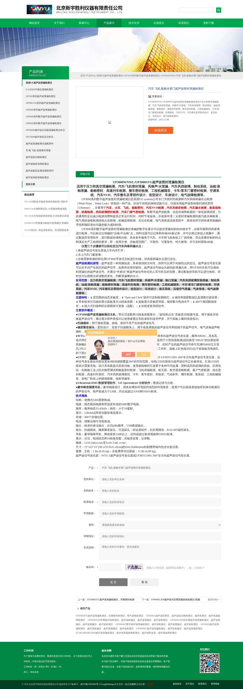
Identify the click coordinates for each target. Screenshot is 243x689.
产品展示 (109, 23)
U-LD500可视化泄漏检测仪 (39, 89)
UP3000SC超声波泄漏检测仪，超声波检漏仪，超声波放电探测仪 (169, 628)
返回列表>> (214, 599)
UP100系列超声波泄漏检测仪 (41, 96)
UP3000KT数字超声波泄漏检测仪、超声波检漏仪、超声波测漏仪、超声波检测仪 (156, 624)
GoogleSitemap (107, 684)
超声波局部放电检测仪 (37, 177)
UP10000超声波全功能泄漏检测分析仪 (45, 130)
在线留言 (159, 23)
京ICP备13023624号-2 (90, 684)
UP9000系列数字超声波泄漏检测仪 (43, 123)
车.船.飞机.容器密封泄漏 (38, 150)
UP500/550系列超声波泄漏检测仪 (43, 103)
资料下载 (208, 23)
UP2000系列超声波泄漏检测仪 (41, 109)
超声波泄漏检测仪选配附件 (40, 143)
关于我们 (59, 23)
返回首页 (177, 684)
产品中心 (91, 75)
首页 (82, 75)
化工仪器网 (130, 684)
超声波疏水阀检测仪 (36, 157)
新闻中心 (84, 23)
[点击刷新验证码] (134, 567)
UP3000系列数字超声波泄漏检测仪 (43, 116)
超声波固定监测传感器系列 (40, 170)
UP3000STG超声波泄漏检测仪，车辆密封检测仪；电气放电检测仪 (109, 615)
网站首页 (34, 23)
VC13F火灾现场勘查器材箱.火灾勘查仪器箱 (46, 216)
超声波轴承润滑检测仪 (37, 164)
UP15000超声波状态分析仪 (39, 136)
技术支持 (134, 23)
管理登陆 (215, 684)
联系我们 (183, 23)
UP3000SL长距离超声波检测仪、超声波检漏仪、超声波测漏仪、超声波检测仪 (128, 620)
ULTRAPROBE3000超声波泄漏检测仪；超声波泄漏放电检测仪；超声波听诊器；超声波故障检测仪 (126, 632)
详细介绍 (85, 174)
